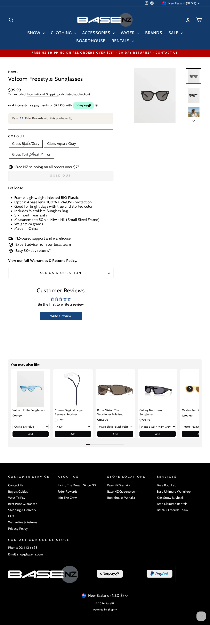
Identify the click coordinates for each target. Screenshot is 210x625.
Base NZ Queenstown (122, 491)
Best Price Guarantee (22, 504)
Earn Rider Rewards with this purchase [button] (42, 118)
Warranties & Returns (22, 522)
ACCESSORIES (97, 32)
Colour (16, 136)
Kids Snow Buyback (170, 498)
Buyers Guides (18, 491)
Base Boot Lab (166, 485)
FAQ (11, 516)
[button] (190, 389)
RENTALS (121, 40)
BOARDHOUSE (90, 40)
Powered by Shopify (105, 609)
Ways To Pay (16, 498)
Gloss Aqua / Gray (61, 143)
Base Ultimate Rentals (172, 504)
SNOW (34, 32)
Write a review (60, 316)
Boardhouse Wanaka (121, 498)
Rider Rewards (68, 491)
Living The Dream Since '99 (77, 485)
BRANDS (153, 32)
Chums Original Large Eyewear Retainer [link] (68, 412)
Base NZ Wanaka (118, 485)
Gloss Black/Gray (25, 143)
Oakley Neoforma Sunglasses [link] (150, 412)
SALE (174, 32)
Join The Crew (67, 498)
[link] (31, 389)
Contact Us (16, 485)
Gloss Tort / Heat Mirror (31, 154)
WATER (128, 32)
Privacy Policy (18, 528)
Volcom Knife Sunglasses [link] (29, 410)
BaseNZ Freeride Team (172, 510)
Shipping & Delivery (22, 510)
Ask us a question (61, 273)
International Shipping (42, 94)
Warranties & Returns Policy (53, 260)
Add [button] (30, 434)
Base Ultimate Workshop (174, 491)
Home (12, 72)
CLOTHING (62, 32)
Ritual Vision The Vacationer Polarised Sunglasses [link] (110, 412)
